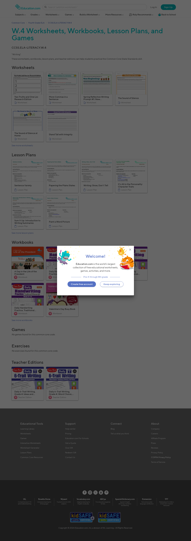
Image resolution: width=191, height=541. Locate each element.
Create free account (82, 284)
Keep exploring (111, 284)
